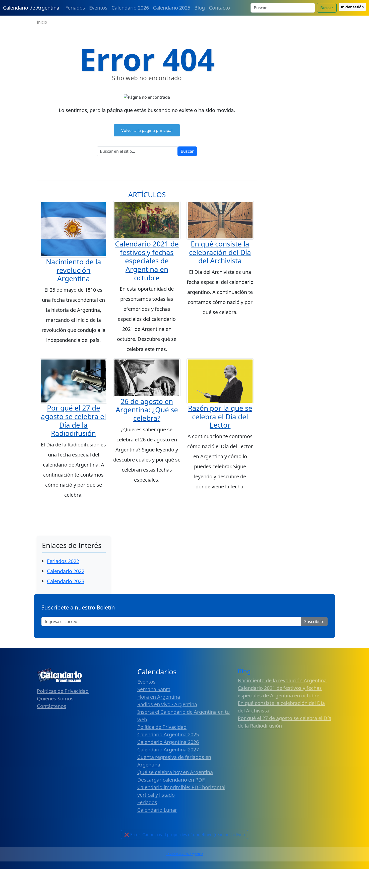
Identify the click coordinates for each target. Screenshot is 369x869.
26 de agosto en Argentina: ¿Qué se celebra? (147, 409)
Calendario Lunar (157, 809)
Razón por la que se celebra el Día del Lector (220, 416)
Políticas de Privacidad (63, 691)
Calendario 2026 (130, 7)
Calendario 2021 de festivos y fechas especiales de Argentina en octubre (147, 260)
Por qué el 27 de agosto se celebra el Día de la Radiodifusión (73, 420)
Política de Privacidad (162, 727)
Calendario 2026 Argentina (184, 854)
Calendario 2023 (65, 581)
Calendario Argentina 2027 (168, 749)
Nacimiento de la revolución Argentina (73, 270)
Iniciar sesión (352, 7)
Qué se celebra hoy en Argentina (175, 772)
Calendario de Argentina (31, 7)
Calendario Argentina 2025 (168, 734)
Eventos (98, 7)
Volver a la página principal (146, 130)
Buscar (326, 8)
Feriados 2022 (63, 561)
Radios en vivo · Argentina (167, 704)
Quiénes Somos (55, 698)
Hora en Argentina (158, 696)
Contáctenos (51, 706)
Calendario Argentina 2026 (168, 742)
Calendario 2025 (171, 7)
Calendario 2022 (65, 571)
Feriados (75, 7)
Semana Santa (153, 689)
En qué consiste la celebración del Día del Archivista (220, 252)
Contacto (219, 7)
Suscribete (314, 621)
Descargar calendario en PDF (171, 779)
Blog (199, 7)
